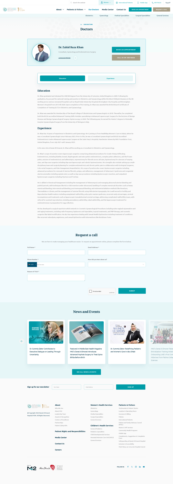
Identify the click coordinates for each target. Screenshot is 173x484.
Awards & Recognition (62, 417)
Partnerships (59, 422)
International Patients (125, 2)
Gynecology (104, 15)
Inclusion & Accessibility (126, 444)
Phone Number (32, 259)
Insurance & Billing (125, 414)
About (59, 9)
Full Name (31, 247)
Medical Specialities (122, 15)
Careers (58, 450)
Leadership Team (60, 414)
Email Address (93, 247)
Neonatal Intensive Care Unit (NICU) (102, 437)
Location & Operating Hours (128, 411)
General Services (163, 15)
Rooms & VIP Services (126, 427)
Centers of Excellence (62, 420)
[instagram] (136, 467)
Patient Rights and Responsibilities (70, 431)
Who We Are (59, 408)
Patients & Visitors (75, 9)
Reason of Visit (33, 271)
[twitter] (132, 467)
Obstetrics (89, 15)
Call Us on (126, 58)
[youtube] (144, 467)
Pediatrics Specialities (97, 431)
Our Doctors (93, 9)
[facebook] (128, 467)
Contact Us (121, 9)
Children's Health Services (102, 425)
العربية (168, 2)
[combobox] (32, 264)
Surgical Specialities (143, 15)
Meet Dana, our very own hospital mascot (132, 447)
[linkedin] (140, 467)
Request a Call (161, 9)
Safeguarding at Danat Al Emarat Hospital (132, 441)
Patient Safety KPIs (61, 425)
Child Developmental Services (100, 434)
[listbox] (117, 264)
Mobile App (143, 2)
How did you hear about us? (97, 259)
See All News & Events (86, 372)
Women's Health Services (101, 405)
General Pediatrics (96, 429)
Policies (121, 417)
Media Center (108, 9)
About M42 (58, 411)
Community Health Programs (128, 430)
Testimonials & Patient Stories (128, 408)
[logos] (30, 467)
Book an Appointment (140, 9)
